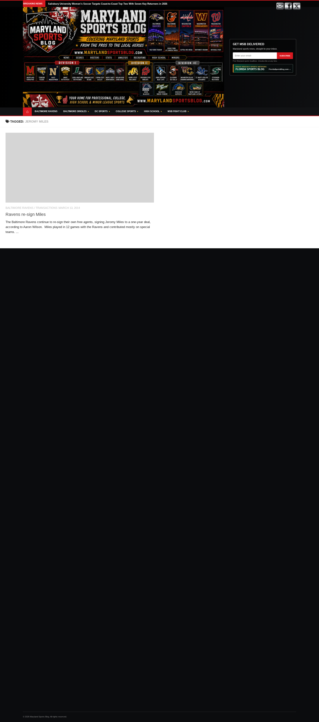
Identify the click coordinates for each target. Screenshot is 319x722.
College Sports (126, 111)
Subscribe (284, 56)
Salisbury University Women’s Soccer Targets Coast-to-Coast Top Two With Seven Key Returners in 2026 (107, 3)
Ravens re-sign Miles (26, 214)
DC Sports (101, 111)
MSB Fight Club (177, 111)
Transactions (46, 207)
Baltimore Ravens (46, 111)
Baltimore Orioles (75, 111)
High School (152, 111)
